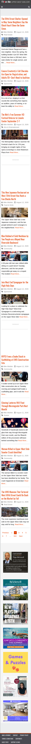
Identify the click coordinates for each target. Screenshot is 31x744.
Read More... (11, 63)
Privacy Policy (24, 735)
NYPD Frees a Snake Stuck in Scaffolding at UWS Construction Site (15, 360)
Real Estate (8, 35)
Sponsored (8, 84)
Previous (5, 533)
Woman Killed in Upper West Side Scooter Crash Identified (15, 450)
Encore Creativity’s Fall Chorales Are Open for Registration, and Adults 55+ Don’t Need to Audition (15, 74)
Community (8, 249)
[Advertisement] (15, 180)
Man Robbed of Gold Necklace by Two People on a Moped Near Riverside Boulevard (14, 239)
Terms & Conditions (7, 739)
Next (20, 536)
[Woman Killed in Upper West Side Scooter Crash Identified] (15, 466)
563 (15, 536)
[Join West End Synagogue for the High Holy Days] (15, 299)
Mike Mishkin (8, 32)
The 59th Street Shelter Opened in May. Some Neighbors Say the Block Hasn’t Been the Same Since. (14, 23)
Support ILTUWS (15, 742)
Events (6, 415)
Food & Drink (8, 205)
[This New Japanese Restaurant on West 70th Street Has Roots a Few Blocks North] (15, 212)
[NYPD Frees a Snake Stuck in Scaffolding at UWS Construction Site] (15, 376)
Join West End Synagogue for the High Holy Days (14, 284)
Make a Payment (6, 735)
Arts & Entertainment (11, 127)
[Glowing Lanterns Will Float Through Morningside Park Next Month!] (15, 423)
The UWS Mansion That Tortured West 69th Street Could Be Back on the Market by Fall (14, 495)
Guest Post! (5, 742)
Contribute (19, 739)
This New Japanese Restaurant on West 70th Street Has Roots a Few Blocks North (15, 196)
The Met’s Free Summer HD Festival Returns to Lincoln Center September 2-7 (12, 118)
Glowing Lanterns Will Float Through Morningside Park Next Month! (14, 406)
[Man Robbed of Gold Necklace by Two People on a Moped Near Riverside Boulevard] (15, 256)
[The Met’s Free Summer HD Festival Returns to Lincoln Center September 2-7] (15, 135)
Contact (15, 735)
